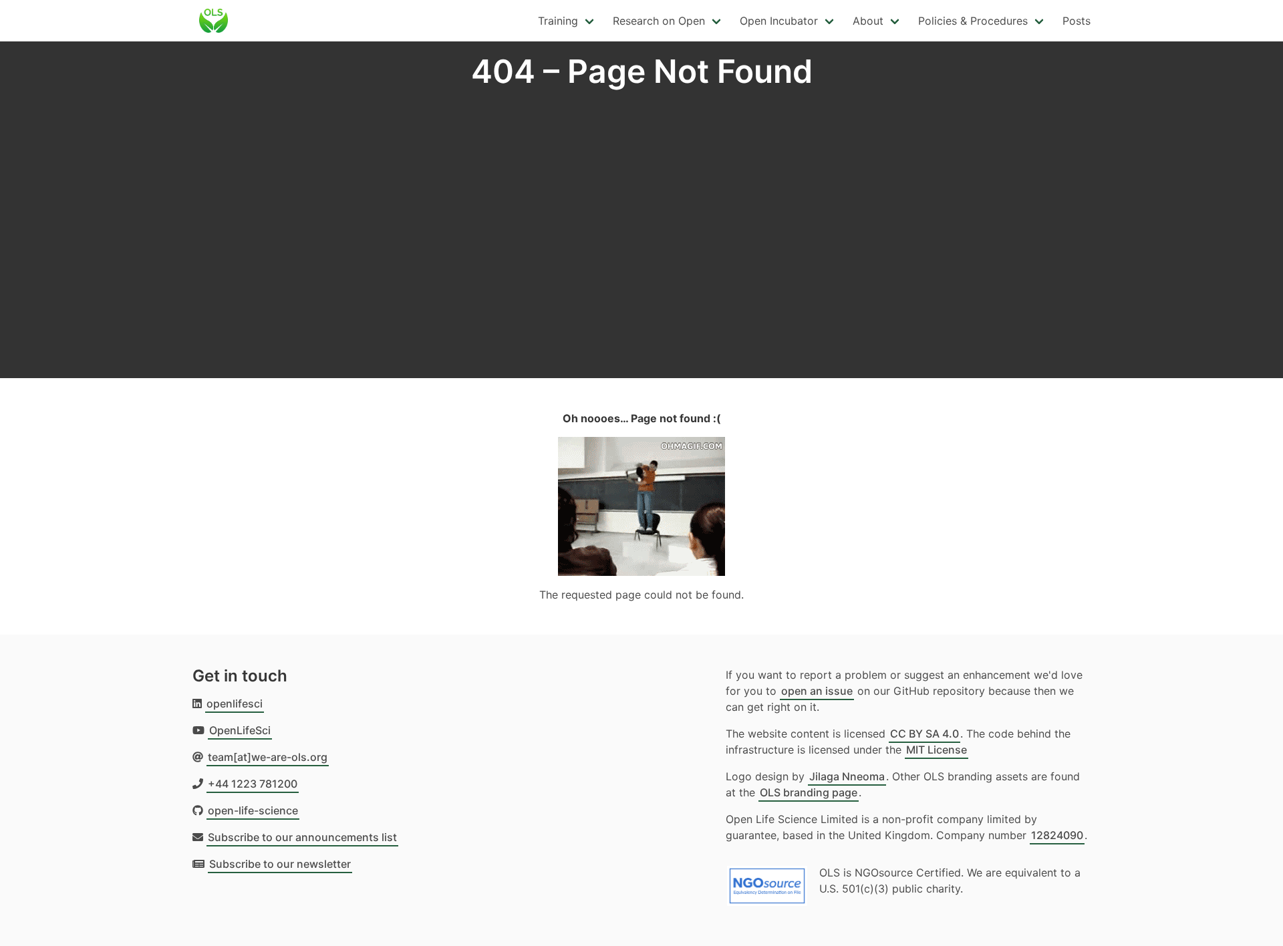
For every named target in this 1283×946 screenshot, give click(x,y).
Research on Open (659, 20)
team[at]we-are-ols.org (267, 757)
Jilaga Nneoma (847, 776)
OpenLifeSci (240, 730)
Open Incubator (779, 20)
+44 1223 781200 (252, 783)
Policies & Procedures (973, 20)
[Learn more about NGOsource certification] (767, 880)
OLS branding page (808, 792)
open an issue (817, 690)
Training (558, 20)
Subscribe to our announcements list (302, 837)
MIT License (936, 749)
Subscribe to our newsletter (280, 864)
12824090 (1057, 835)
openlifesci (234, 703)
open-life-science (253, 810)
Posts (1076, 20)
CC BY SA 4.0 (924, 733)
